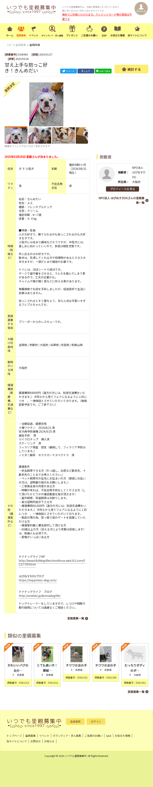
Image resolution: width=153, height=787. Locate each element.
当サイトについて (137, 35)
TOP (9, 45)
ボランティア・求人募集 (67, 736)
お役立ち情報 (117, 35)
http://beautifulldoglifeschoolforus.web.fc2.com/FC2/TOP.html (52, 563)
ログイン (96, 721)
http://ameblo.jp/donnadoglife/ (40, 596)
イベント (33, 35)
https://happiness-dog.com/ (38, 580)
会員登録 (75, 721)
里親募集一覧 (75, 618)
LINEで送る (104, 71)
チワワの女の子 (76, 665)
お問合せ (35, 741)
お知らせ (49, 741)
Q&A (104, 35)
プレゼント (72, 35)
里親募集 (21, 35)
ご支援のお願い (89, 35)
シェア (86, 71)
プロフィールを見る (122, 189)
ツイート (70, 71)
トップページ (14, 736)
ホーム (9, 35)
